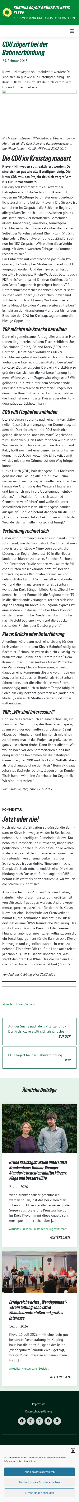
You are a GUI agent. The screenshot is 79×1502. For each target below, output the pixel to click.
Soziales (44, 1368)
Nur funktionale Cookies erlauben (39, 1482)
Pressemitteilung (43, 1229)
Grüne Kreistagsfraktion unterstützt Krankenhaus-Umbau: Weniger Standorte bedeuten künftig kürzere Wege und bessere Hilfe (38, 1170)
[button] (73, 1450)
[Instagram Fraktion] (39, 1421)
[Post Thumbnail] (39, 1128)
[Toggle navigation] (72, 31)
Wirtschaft (60, 1229)
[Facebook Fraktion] (48, 1421)
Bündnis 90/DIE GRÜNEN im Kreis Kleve (42, 10)
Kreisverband (30, 1368)
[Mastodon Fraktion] (57, 1421)
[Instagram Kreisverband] (31, 1421)
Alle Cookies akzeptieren (40, 1472)
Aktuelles (8, 1004)
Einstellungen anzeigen (39, 1493)
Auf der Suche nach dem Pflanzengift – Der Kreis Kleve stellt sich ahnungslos (39, 1031)
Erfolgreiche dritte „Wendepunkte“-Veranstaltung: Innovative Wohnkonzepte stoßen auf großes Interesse (38, 1310)
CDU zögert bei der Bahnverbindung (39, 1057)
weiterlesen (59, 1237)
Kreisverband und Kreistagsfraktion (44, 18)
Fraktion (27, 1229)
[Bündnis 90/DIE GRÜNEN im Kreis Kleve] (7, 12)
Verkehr (30, 1004)
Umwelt (19, 1004)
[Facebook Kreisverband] (22, 1421)
